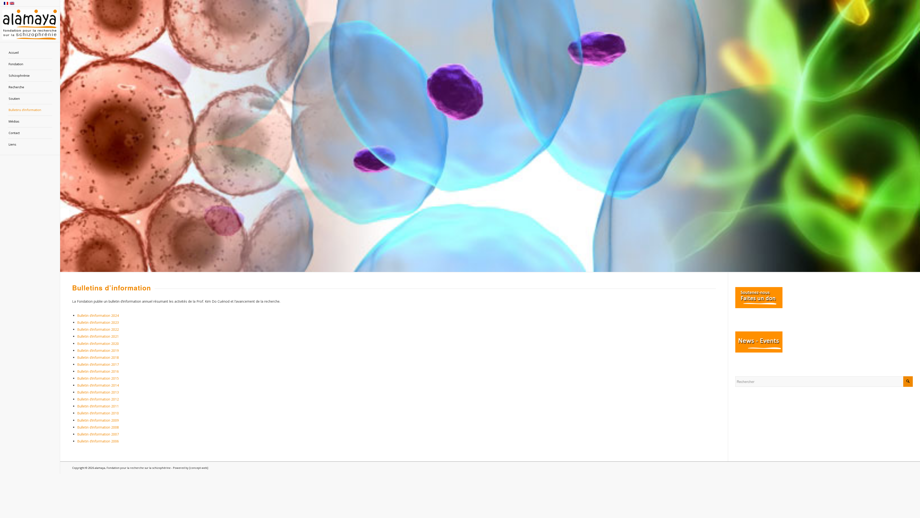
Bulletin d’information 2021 (98, 336)
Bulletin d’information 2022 (98, 329)
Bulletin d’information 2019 (98, 350)
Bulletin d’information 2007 (98, 434)
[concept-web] (198, 468)
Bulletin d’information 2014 (98, 385)
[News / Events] (758, 351)
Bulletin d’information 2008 (98, 427)
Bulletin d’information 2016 (98, 371)
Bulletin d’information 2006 (98, 441)
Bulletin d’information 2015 (98, 378)
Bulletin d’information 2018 (98, 357)
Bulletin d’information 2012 (98, 399)
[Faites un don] (758, 307)
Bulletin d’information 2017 (98, 364)
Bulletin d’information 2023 (98, 322)
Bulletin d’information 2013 (98, 392)
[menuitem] (30, 53)
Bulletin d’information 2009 (98, 420)
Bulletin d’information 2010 (98, 413)
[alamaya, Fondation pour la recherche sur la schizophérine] (30, 25)
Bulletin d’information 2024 (98, 315)
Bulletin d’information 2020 (98, 343)
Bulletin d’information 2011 (98, 406)
